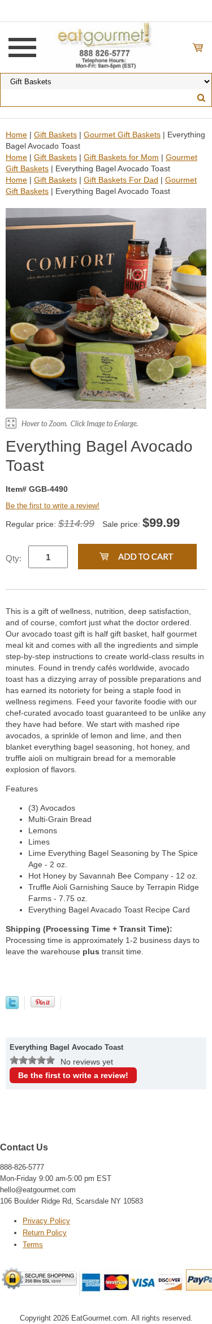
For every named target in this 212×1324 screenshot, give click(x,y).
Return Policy (45, 1232)
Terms (33, 1244)
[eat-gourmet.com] (106, 46)
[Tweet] (12, 1006)
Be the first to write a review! (52, 505)
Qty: (13, 558)
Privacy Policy (46, 1221)
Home (16, 134)
